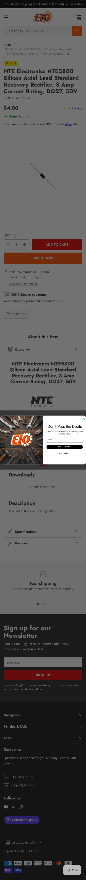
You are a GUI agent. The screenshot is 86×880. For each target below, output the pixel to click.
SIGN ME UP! (64, 447)
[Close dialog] (83, 418)
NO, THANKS (64, 453)
